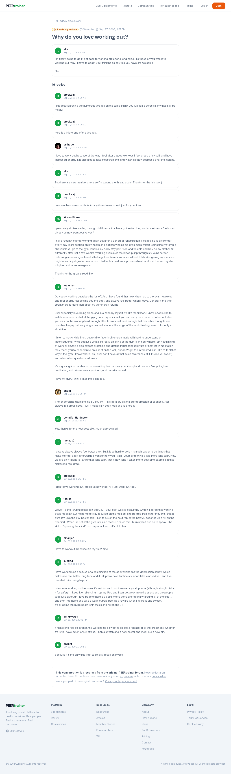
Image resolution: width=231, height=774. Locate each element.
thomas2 (69, 440)
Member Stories (105, 724)
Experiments (58, 711)
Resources (102, 711)
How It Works (150, 717)
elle (66, 49)
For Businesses (169, 5)
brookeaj (69, 94)
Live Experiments (106, 5)
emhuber (69, 144)
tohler (67, 498)
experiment (126, 676)
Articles (100, 717)
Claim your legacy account (121, 681)
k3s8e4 (68, 560)
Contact (146, 742)
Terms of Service (197, 717)
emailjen (69, 537)
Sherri (67, 390)
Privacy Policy (195, 711)
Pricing (189, 5)
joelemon (69, 285)
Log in (204, 5)
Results (127, 5)
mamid (68, 643)
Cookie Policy (195, 724)
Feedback (148, 748)
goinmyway (71, 616)
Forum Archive (104, 730)
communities (159, 676)
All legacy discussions (69, 20)
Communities (146, 5)
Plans (145, 724)
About (145, 711)
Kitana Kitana (72, 217)
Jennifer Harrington (76, 417)
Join (219, 5)
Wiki (98, 736)
